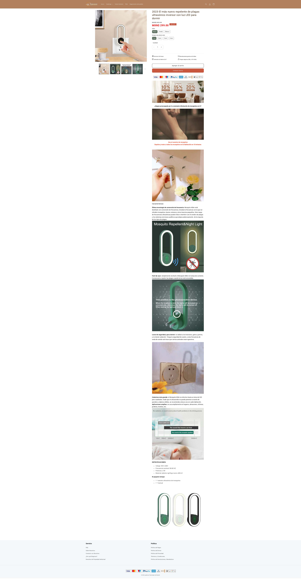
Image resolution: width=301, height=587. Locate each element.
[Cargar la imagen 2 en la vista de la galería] (115, 69)
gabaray (147, 575)
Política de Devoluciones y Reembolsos (162, 559)
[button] (109, 4)
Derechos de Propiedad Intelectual (96, 559)
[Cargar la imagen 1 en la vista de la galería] (104, 69)
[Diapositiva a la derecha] (145, 69)
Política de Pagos (156, 547)
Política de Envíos (156, 550)
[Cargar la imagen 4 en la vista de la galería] (137, 69)
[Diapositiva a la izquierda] (97, 69)
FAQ (87, 547)
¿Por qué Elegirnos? (91, 556)
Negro (155, 31)
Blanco (167, 31)
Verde (161, 31)
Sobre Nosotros (90, 550)
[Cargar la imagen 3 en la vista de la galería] (126, 69)
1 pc (154, 38)
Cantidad (155, 43)
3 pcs (165, 38)
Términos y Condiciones (158, 556)
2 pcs (159, 38)
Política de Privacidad (157, 553)
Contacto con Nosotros (92, 553)
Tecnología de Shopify (154, 575)
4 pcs (171, 38)
